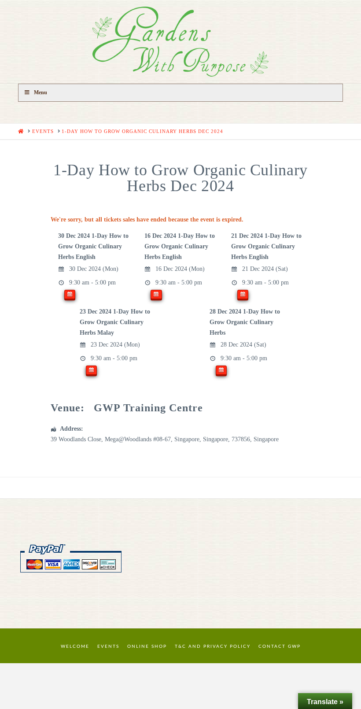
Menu (40, 92)
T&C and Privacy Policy (212, 646)
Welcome (75, 646)
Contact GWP (279, 646)
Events (108, 646)
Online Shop (147, 646)
